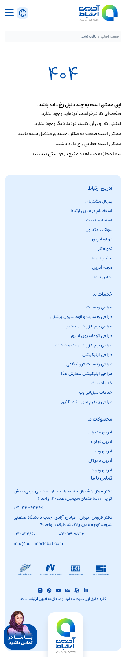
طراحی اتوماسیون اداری (91, 335)
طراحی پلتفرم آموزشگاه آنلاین (86, 402)
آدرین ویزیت (101, 470)
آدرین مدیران (100, 432)
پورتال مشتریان (98, 201)
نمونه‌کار (105, 248)
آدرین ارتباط (38, 599)
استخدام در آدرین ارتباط (91, 210)
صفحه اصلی (110, 36)
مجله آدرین (102, 267)
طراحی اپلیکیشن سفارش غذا (86, 373)
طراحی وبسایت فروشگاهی (89, 364)
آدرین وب (103, 451)
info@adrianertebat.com (38, 543)
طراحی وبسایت (99, 307)
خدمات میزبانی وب (95, 392)
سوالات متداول (99, 229)
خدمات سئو (101, 383)
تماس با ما (103, 277)
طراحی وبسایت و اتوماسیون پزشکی (81, 316)
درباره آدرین (102, 239)
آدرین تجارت (101, 441)
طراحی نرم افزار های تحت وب (87, 326)
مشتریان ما (102, 258)
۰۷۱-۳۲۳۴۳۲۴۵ (29, 508)
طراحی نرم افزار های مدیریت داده (83, 345)
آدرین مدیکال (100, 460)
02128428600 (26, 534)
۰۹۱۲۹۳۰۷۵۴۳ (72, 534)
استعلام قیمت (99, 220)
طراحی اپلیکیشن (97, 354)
